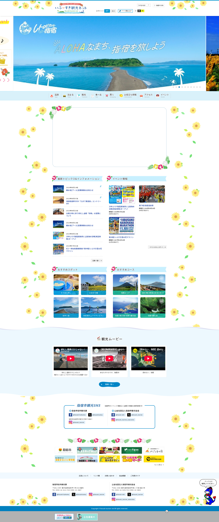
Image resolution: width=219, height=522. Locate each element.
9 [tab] (197, 87)
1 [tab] (173, 87)
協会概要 (122, 476)
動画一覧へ (109, 384)
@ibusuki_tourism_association (125, 420)
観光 (84, 96)
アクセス (148, 96)
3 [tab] (179, 87)
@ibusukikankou (98, 415)
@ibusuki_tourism (78, 422)
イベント (165, 96)
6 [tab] (188, 87)
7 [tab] (191, 87)
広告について (84, 476)
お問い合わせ (109, 476)
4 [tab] (182, 87)
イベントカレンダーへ (156, 247)
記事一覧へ (96, 261)
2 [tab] (176, 87)
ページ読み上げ (126, 11)
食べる (98, 96)
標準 (107, 11)
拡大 (113, 11)
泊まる (71, 96)
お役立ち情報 (130, 96)
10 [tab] (200, 87)
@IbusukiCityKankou (79, 415)
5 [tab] (185, 87)
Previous (9, 53)
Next (210, 53)
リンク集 (96, 476)
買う (113, 96)
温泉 (57, 96)
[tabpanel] (109, 53)
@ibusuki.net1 (120, 415)
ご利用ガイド (135, 476)
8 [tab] (194, 87)
